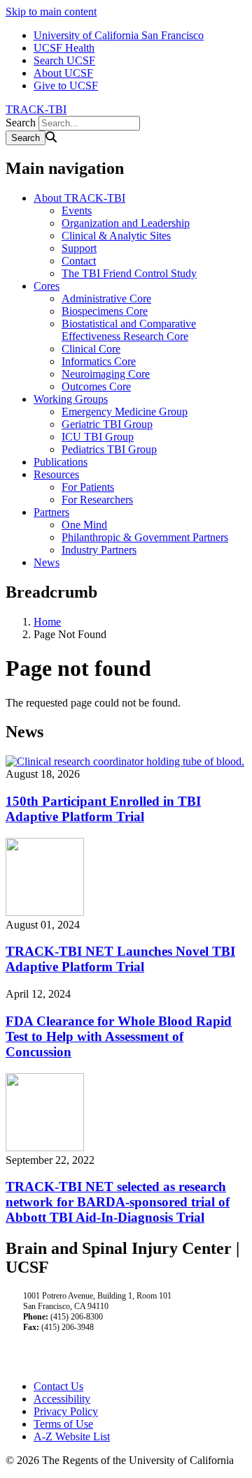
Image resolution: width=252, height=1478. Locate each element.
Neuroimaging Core (106, 374)
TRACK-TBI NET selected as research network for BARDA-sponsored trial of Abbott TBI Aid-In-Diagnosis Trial (118, 1202)
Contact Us (58, 1386)
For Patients (88, 487)
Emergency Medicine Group (125, 411)
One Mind (84, 525)
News (46, 562)
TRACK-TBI (36, 109)
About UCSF (63, 73)
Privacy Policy (66, 1411)
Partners (51, 512)
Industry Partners (99, 550)
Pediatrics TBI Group (109, 449)
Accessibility (62, 1399)
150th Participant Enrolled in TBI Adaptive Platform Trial (103, 809)
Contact (79, 261)
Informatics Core (99, 361)
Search (21, 122)
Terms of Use (63, 1424)
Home (47, 622)
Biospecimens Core (105, 311)
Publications (61, 462)
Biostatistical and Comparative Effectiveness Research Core (129, 330)
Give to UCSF (66, 85)
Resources (56, 474)
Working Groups (71, 399)
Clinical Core (91, 349)
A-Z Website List (72, 1436)
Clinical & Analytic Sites (116, 236)
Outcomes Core (96, 386)
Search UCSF (64, 60)
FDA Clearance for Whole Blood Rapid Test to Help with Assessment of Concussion (119, 1036)
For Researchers (97, 499)
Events (77, 210)
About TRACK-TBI (79, 198)
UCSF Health (64, 48)
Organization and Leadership (126, 223)
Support (79, 248)
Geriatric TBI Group (107, 424)
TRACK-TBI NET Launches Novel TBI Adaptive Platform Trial (120, 959)
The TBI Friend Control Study (129, 273)
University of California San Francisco (119, 35)
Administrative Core (106, 298)
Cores (46, 286)
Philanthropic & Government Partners (145, 537)
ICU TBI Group (98, 437)
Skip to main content (51, 11)
